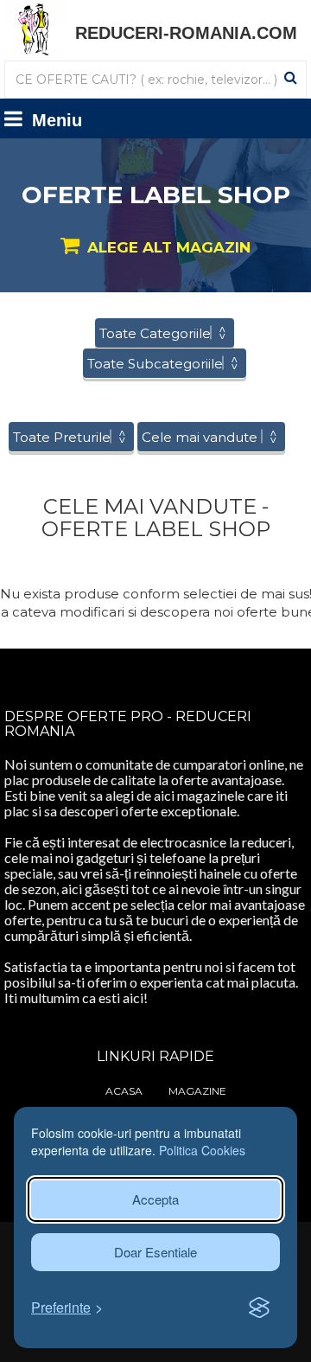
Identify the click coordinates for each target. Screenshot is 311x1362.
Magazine (197, 1090)
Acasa (124, 1090)
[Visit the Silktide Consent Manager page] (259, 1308)
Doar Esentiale (155, 1252)
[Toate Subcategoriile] (164, 363)
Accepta (155, 1199)
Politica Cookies (202, 1150)
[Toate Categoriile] (164, 333)
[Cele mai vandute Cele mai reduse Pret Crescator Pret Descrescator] (211, 437)
